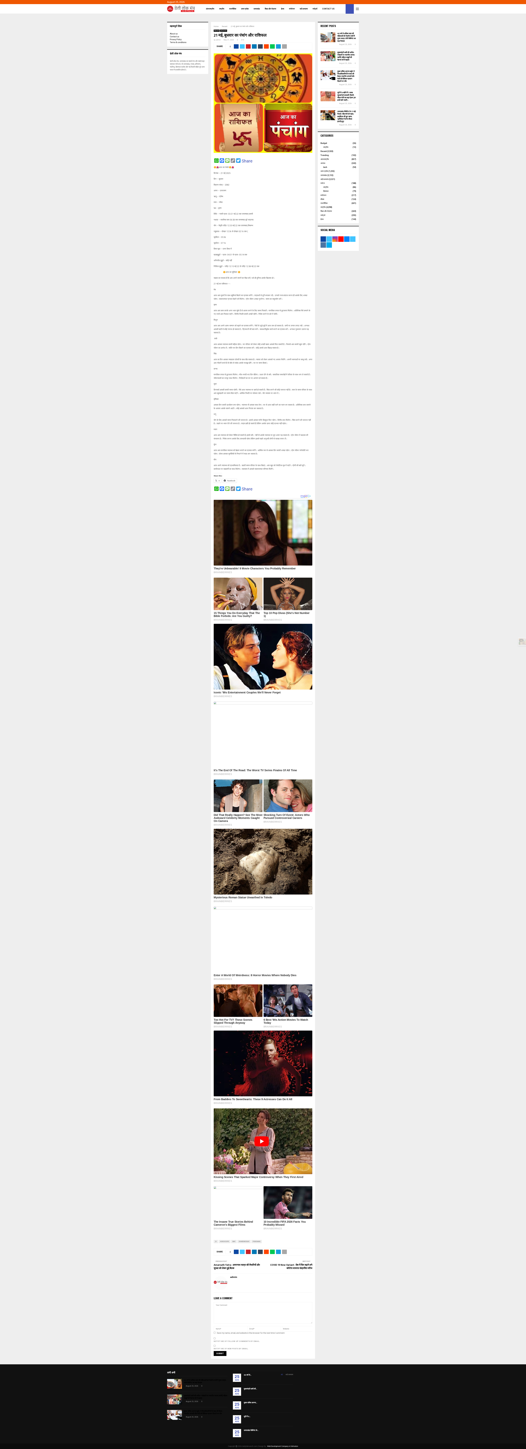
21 (216, 1241)
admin (218, 40)
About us (174, 34)
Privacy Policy (176, 39)
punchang (256, 1241)
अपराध (323, 163)
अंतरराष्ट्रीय (210, 9)
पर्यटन (323, 183)
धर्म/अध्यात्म (304, 9)
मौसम (322, 199)
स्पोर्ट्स (315, 9)
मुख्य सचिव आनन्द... (250, 1402)
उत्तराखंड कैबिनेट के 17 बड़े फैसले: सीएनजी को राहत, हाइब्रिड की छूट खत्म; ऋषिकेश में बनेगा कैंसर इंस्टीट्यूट (346, 116)
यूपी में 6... (247, 1416)
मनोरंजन (292, 9)
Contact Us (328, 9)
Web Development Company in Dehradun (282, 1446)
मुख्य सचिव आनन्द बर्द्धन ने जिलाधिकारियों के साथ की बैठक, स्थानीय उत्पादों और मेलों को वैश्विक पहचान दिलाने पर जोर (346, 76)
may (233, 1241)
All (282, 1375)
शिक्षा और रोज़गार (270, 9)
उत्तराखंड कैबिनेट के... (251, 1430)
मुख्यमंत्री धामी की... (250, 1388)
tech (325, 167)
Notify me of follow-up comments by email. (237, 1341)
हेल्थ (282, 9)
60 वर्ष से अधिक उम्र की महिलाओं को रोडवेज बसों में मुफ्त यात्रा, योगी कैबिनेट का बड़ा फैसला (346, 37)
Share (247, 161)
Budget (324, 143)
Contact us (174, 36)
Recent (216, 30)
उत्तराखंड (257, 9)
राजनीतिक (232, 9)
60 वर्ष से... (247, 1375)
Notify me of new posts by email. (231, 1349)
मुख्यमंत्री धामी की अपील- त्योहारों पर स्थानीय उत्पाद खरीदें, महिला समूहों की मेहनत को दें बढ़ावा (346, 56)
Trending (325, 155)
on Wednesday (244, 1241)
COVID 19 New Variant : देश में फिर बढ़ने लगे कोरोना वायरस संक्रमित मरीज (291, 1266)
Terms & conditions (178, 42)
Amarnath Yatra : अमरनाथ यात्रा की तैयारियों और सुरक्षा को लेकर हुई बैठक (237, 1266)
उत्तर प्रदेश (245, 9)
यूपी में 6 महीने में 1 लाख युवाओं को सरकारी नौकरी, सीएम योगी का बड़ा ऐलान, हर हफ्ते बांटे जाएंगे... (346, 96)
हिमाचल (325, 191)
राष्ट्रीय (221, 9)
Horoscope (224, 1241)
